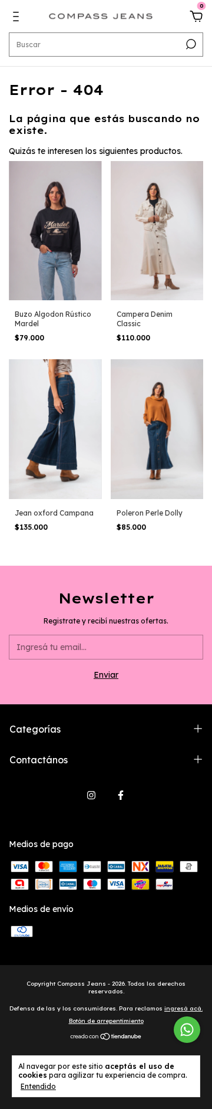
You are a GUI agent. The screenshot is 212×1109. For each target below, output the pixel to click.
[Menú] (18, 18)
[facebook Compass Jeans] (120, 795)
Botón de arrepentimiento (106, 1021)
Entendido (38, 1086)
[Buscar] (190, 44)
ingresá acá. (183, 1008)
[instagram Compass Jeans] (91, 795)
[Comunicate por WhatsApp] (187, 1029)
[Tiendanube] (106, 1037)
